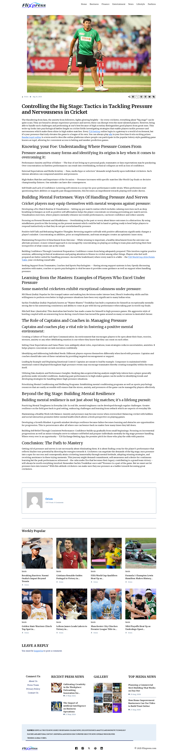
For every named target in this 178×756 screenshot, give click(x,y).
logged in (38, 651)
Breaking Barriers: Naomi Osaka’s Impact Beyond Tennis (35, 578)
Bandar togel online (31, 137)
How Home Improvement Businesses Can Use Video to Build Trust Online (141, 703)
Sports (24, 571)
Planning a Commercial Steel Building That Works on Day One (141, 688)
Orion (26, 97)
